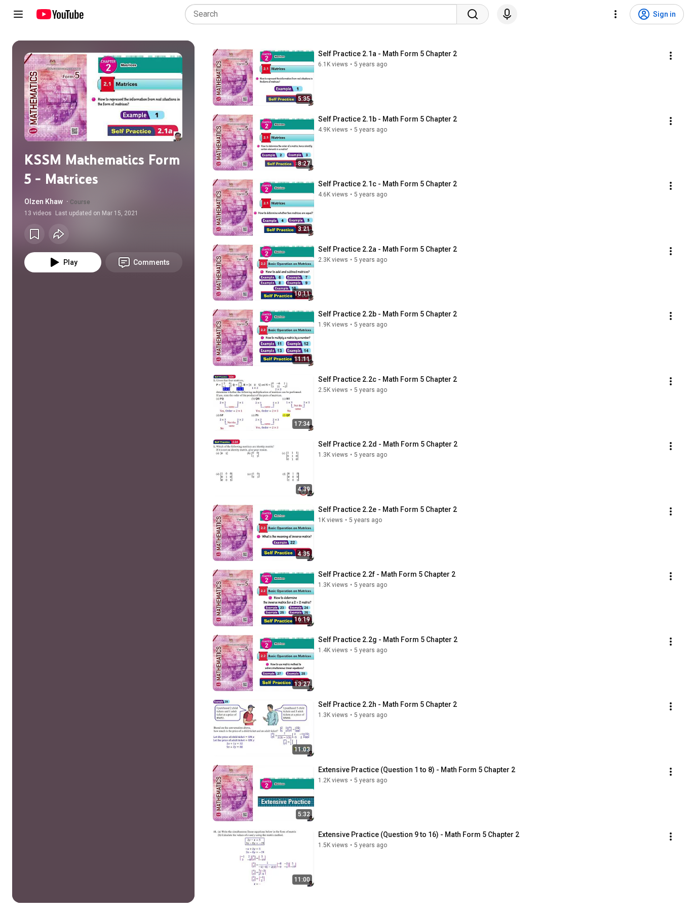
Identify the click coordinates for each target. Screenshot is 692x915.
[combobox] (324, 14)
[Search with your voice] (507, 14)
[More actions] (671, 56)
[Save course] (34, 234)
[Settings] (615, 14)
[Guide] (18, 14)
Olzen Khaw (43, 201)
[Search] (472, 14)
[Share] (59, 234)
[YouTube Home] (59, 14)
